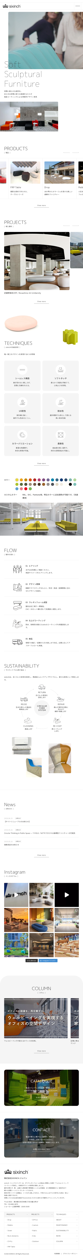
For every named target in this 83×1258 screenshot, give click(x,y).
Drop (9, 1220)
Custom (35, 1225)
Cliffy (10, 1241)
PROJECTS (35, 1214)
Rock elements (13, 1236)
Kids (34, 1236)
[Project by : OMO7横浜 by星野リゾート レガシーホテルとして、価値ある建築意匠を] (41, 945)
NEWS (58, 1236)
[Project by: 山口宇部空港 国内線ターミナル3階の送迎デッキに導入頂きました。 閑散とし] (67, 920)
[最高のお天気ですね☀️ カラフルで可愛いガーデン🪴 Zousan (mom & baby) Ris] (16, 945)
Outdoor (35, 1241)
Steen (10, 1231)
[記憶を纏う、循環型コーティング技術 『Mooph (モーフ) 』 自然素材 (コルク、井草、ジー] (67, 895)
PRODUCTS (11, 1214)
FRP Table (11, 1247)
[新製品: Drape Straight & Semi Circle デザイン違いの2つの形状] (41, 920)
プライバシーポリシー (70, 1254)
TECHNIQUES (61, 1214)
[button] (66, 152)
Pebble (10, 1225)
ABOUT (59, 1220)
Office (35, 1220)
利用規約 (57, 1254)
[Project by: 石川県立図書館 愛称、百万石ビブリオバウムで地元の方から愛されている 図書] (67, 945)
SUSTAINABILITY (62, 1231)
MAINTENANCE (62, 1225)
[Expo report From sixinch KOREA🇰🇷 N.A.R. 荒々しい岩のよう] (16, 895)
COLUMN (59, 1241)
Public (34, 1231)
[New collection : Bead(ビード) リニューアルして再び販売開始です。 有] (41, 895)
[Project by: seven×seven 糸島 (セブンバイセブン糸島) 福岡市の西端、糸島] (16, 920)
